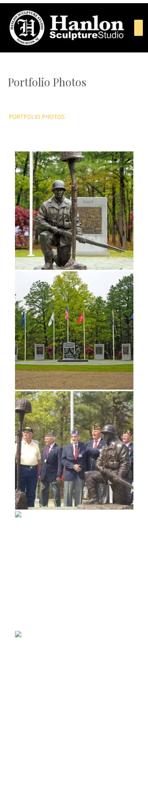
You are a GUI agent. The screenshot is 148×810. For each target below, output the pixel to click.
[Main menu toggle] (138, 28)
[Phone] (107, 788)
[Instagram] (58, 788)
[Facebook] (41, 788)
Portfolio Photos (37, 116)
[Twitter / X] (74, 788)
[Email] (91, 788)
